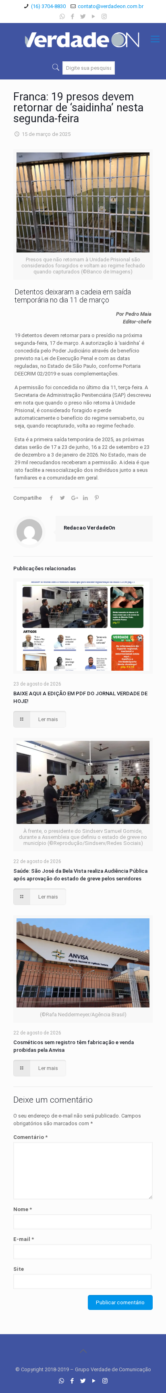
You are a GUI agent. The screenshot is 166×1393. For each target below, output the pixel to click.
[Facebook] (72, 16)
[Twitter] (83, 16)
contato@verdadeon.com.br (110, 6)
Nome (22, 1209)
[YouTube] (93, 16)
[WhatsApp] (62, 16)
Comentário (30, 1137)
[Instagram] (104, 16)
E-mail (23, 1239)
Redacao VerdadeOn (89, 528)
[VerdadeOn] (83, 39)
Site (18, 1269)
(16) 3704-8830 (48, 6)
